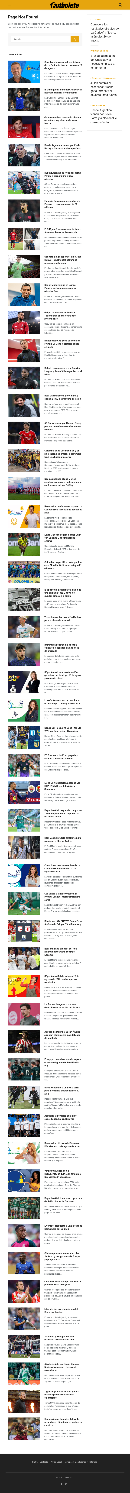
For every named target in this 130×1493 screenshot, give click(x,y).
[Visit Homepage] (64, 5)
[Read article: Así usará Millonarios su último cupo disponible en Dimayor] (24, 1125)
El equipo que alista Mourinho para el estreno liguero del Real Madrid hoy (62, 1062)
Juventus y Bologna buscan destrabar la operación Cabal (59, 1338)
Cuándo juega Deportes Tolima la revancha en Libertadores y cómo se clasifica (63, 1422)
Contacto (44, 1461)
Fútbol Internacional (103, 78)
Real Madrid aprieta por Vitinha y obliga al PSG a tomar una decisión (62, 397)
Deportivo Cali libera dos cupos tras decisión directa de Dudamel (63, 1200)
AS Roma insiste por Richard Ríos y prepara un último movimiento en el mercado (62, 426)
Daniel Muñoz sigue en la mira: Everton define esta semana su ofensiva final (60, 288)
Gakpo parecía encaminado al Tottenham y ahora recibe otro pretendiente (60, 315)
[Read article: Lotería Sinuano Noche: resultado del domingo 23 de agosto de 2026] (24, 710)
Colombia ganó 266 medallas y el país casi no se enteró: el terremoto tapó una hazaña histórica (62, 453)
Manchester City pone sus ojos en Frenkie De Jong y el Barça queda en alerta (62, 343)
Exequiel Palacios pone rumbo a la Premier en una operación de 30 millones (62, 204)
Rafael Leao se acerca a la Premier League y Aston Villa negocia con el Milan (63, 371)
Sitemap (93, 1461)
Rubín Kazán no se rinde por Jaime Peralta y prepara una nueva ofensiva (62, 175)
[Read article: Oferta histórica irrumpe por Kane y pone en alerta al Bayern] (24, 1291)
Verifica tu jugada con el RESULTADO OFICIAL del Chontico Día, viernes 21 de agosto (62, 1173)
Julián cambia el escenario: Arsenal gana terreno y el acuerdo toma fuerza (62, 120)
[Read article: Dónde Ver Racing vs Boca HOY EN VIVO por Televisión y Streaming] (24, 737)
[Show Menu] (9, 5)
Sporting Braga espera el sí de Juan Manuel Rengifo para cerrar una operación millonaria (62, 259)
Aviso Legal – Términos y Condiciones (68, 1461)
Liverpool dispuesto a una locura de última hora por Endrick (63, 1227)
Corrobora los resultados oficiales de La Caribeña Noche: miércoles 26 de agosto (63, 65)
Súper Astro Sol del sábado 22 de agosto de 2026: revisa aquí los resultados (61, 979)
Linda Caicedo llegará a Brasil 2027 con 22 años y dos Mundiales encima (62, 537)
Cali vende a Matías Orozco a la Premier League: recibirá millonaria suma (62, 896)
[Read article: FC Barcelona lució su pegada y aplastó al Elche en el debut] (24, 765)
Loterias (96, 19)
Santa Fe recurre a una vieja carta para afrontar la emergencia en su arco (61, 1090)
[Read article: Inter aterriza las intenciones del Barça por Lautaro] (24, 1318)
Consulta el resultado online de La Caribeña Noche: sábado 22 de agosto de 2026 (62, 868)
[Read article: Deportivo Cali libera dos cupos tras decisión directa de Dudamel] (24, 1208)
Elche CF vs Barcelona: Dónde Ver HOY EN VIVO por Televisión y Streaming (62, 786)
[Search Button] (120, 5)
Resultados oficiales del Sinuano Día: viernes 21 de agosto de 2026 (62, 1145)
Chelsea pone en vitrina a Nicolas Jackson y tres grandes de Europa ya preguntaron (62, 1256)
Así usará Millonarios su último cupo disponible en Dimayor (60, 1117)
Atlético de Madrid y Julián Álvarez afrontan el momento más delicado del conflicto (62, 1034)
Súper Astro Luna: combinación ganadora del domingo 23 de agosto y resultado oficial (63, 675)
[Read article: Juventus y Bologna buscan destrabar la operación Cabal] (24, 1346)
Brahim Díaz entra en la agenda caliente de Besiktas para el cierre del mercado (61, 647)
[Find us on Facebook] (61, 1484)
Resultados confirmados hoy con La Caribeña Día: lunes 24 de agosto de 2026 (63, 509)
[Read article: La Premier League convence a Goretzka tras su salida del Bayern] (24, 1014)
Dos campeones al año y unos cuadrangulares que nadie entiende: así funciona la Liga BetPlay (63, 482)
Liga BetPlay (98, 105)
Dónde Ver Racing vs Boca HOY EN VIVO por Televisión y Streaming (62, 729)
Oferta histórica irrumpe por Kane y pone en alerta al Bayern (62, 1283)
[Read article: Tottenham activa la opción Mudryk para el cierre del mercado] (24, 627)
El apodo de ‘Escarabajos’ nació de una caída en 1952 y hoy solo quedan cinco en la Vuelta (62, 592)
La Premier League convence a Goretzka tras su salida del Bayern (62, 1006)
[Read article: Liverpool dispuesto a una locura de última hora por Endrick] (24, 1235)
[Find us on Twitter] (66, 1484)
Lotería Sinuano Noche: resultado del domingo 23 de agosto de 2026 (62, 702)
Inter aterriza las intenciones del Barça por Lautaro (61, 1310)
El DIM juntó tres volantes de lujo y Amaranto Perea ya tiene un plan (62, 230)
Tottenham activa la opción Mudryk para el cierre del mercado (62, 619)
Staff (34, 1461)
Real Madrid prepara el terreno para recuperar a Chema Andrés (62, 839)
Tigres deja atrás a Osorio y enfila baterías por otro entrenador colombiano (61, 1394)
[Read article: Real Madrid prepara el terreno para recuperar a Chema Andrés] (24, 847)
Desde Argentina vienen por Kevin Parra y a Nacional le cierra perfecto (62, 147)
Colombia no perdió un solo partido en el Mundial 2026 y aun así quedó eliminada (62, 565)
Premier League (99, 51)
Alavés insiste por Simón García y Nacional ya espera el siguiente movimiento (61, 1367)
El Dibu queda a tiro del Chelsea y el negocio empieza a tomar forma (63, 91)
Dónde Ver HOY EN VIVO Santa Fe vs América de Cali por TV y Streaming (63, 922)
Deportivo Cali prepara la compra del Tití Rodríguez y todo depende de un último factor (63, 813)
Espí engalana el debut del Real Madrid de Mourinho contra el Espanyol (60, 951)
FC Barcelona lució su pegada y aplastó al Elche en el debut (61, 757)
